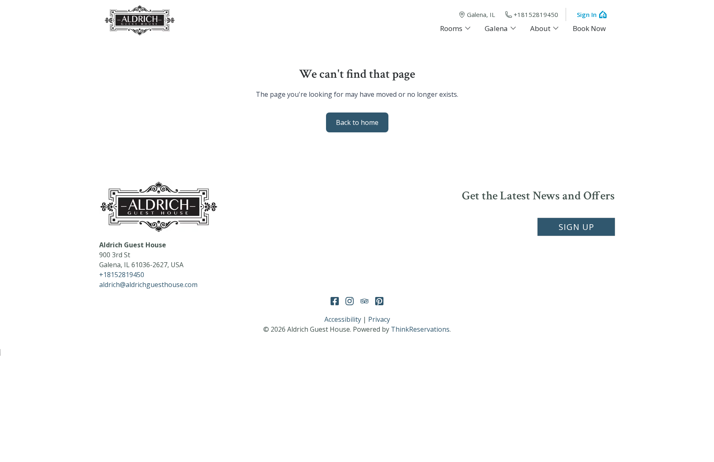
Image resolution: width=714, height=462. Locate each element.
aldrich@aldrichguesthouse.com (148, 284)
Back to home (357, 122)
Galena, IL (481, 14)
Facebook (335, 301)
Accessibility (342, 319)
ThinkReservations (420, 329)
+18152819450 (536, 14)
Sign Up (576, 226)
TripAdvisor (364, 301)
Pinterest (379, 301)
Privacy (379, 319)
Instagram (349, 301)
